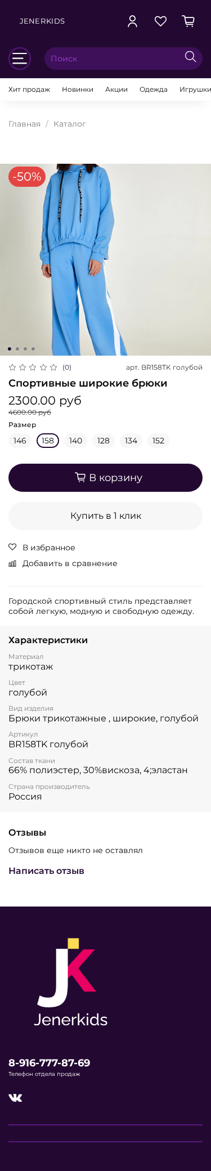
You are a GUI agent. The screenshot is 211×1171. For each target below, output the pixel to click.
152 (158, 441)
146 (20, 441)
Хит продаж (29, 89)
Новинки (77, 89)
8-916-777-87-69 (49, 1062)
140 (75, 441)
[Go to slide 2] (17, 349)
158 (48, 441)
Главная (24, 124)
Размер (22, 425)
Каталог (69, 124)
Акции (116, 89)
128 (103, 441)
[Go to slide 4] (32, 349)
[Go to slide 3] (24, 349)
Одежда (154, 89)
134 (131, 441)
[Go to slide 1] (9, 349)
